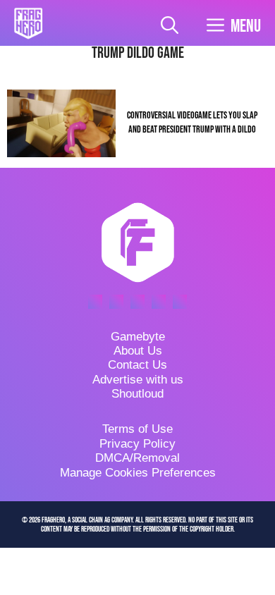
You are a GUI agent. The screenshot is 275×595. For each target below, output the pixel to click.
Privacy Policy (137, 443)
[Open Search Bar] (169, 26)
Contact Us (137, 365)
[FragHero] (28, 23)
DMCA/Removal (137, 458)
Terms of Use (137, 429)
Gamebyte (138, 336)
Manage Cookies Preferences (138, 472)
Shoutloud (137, 393)
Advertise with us (137, 379)
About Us (138, 350)
